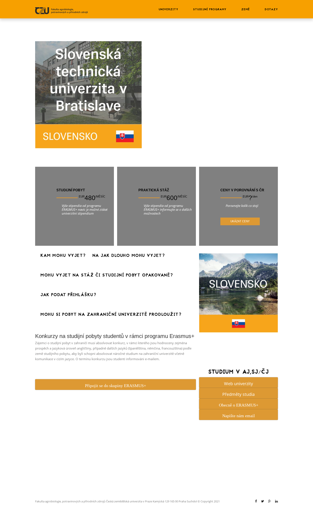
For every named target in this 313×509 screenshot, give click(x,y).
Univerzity (168, 10)
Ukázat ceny (240, 221)
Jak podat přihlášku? (68, 295)
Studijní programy (209, 10)
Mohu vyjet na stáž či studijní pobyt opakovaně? (106, 275)
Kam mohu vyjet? (63, 256)
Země (245, 10)
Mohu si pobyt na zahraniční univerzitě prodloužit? (110, 315)
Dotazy (271, 10)
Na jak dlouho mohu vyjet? (128, 256)
